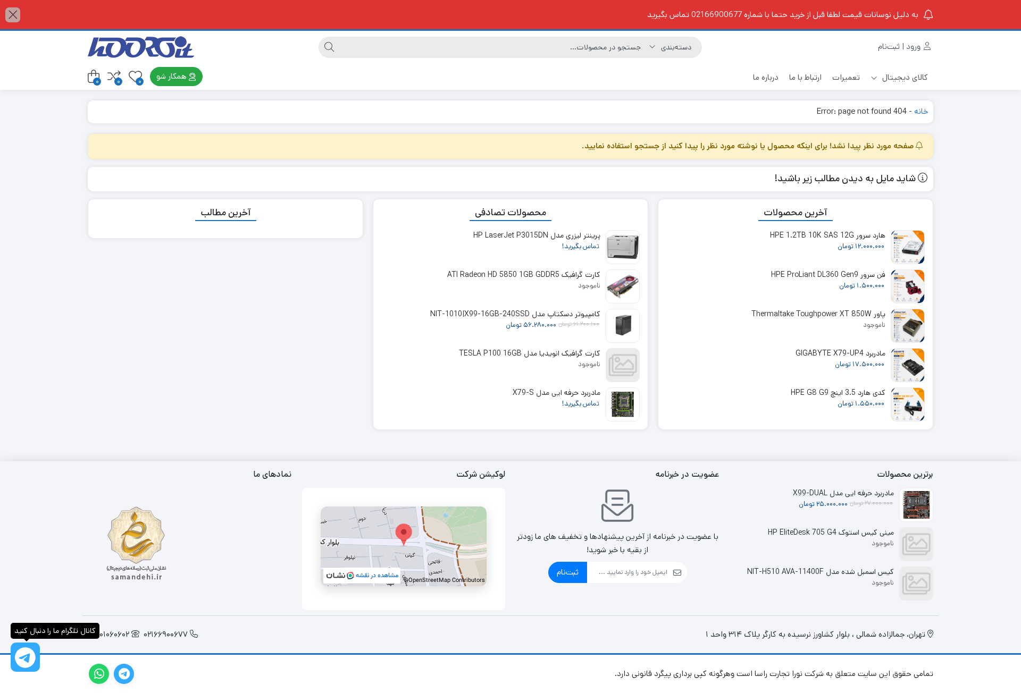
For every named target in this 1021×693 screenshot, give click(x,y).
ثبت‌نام (568, 572)
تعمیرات (846, 77)
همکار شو (172, 76)
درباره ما (766, 77)
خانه (921, 111)
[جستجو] (329, 47)
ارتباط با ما (805, 77)
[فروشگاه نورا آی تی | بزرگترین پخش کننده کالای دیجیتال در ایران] (141, 47)
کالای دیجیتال (904, 77)
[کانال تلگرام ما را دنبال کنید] (25, 657)
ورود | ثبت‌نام (900, 46)
